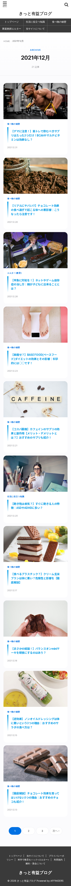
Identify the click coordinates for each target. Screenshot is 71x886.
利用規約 (58, 859)
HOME (6, 41)
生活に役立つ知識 (35, 21)
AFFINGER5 (57, 880)
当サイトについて (35, 28)
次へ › (56, 830)
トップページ (12, 21)
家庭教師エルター (11, 28)
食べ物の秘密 (59, 21)
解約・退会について (35, 863)
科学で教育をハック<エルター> (33, 859)
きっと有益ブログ (35, 13)
